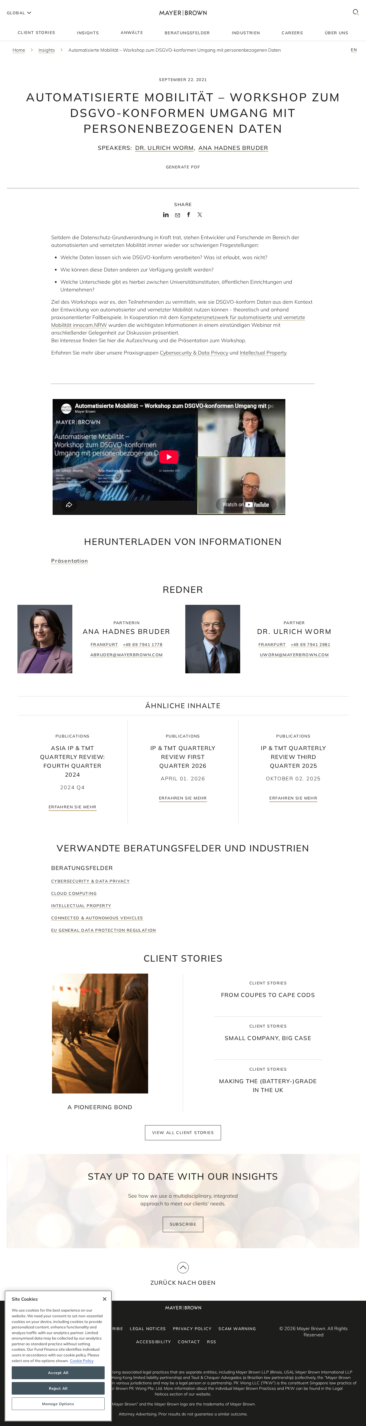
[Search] (356, 12)
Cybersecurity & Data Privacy (194, 352)
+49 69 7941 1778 (142, 644)
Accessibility (153, 1341)
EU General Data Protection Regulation (103, 930)
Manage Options (58, 1403)
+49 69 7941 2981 (310, 644)
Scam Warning (237, 1328)
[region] (58, 1355)
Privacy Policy (192, 1328)
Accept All (58, 1373)
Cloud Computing (74, 893)
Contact (189, 1341)
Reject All (58, 1388)
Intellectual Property (263, 352)
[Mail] (177, 215)
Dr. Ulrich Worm (164, 147)
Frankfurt (104, 644)
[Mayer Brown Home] (183, 12)
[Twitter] (199, 216)
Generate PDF (183, 167)
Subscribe (183, 1224)
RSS (211, 1341)
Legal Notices (148, 1328)
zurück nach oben (183, 1282)
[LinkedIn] (166, 216)
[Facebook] (188, 216)
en (354, 49)
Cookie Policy (82, 1360)
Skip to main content (28, 4)
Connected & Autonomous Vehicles (97, 918)
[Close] (104, 1299)
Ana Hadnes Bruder (233, 147)
